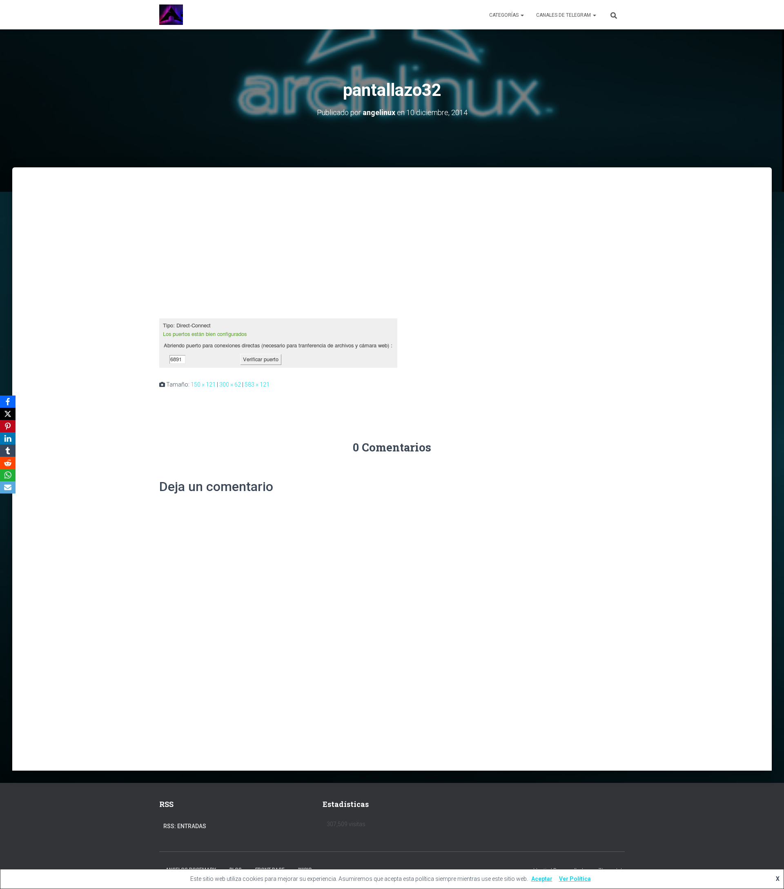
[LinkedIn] (8, 438)
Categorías (504, 15)
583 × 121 (257, 384)
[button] (522, 15)
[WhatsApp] (8, 475)
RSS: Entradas (184, 826)
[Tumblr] (8, 450)
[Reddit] (8, 463)
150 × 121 (203, 384)
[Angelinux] (171, 14)
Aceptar (541, 879)
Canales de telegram (564, 15)
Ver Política (575, 879)
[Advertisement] (392, 228)
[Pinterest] (8, 426)
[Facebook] (8, 402)
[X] (8, 414)
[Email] (8, 487)
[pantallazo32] (278, 342)
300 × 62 (230, 384)
